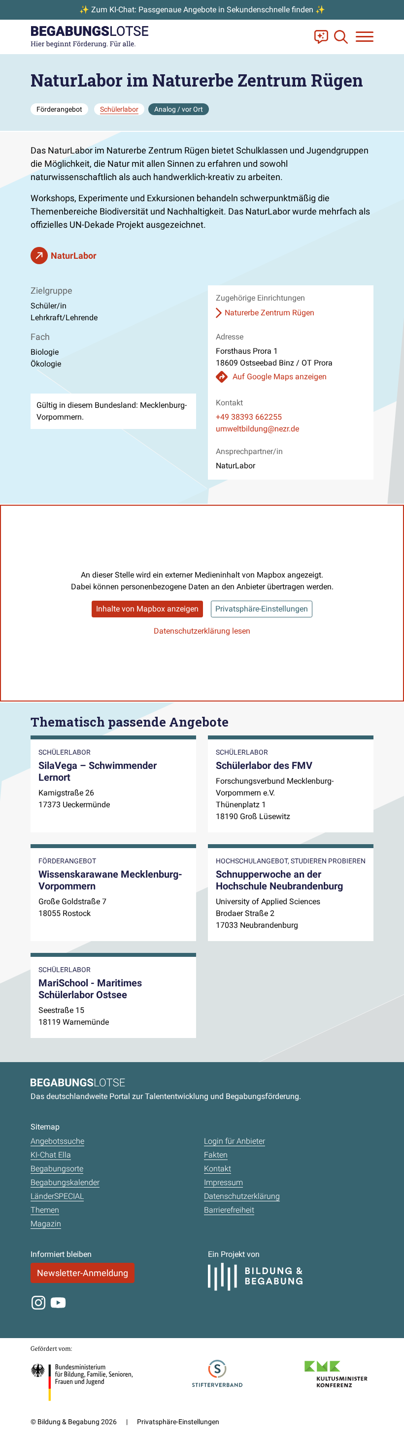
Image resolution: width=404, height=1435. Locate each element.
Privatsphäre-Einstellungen (261, 608)
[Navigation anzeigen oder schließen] (364, 36)
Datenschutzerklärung (242, 1196)
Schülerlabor (119, 109)
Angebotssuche (57, 1141)
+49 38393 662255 (249, 417)
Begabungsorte (57, 1168)
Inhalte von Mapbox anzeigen (147, 608)
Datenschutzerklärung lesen (202, 631)
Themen (45, 1210)
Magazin (46, 1223)
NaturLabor (74, 255)
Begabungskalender (65, 1182)
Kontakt (217, 1168)
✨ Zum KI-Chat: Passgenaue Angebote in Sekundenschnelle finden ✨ (202, 9)
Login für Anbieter (234, 1141)
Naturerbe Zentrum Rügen (269, 312)
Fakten (216, 1155)
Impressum (223, 1182)
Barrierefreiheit (229, 1210)
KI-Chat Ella (51, 1155)
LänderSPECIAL (57, 1196)
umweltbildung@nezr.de (257, 428)
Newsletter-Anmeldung (82, 1273)
